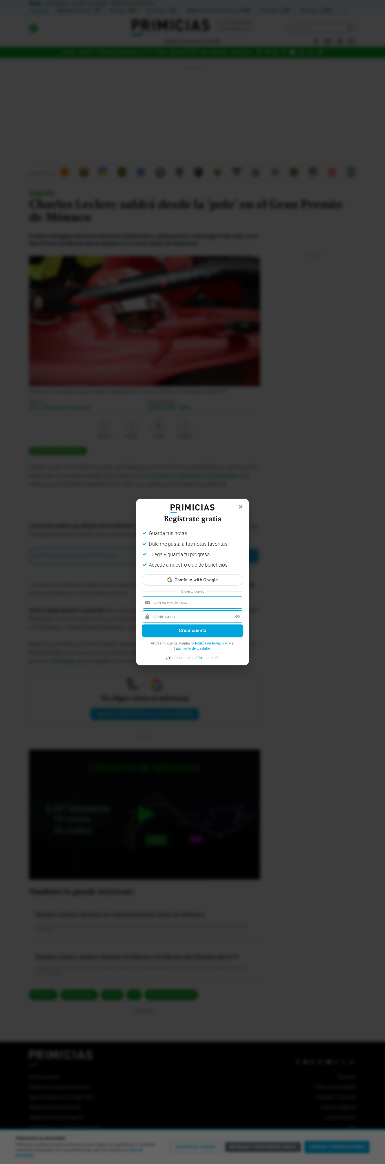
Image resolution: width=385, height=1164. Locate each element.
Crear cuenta (192, 630)
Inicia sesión (209, 658)
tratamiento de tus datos (192, 648)
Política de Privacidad (211, 643)
